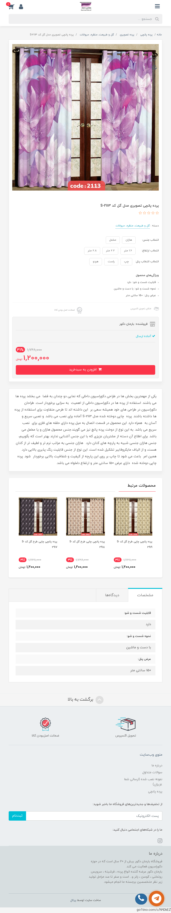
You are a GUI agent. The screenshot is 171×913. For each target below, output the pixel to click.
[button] (14, 6)
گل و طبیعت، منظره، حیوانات (133, 226)
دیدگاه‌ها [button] (112, 595)
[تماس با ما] (156, 898)
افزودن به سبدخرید (83, 369)
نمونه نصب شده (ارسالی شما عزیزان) (143, 782)
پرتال (73, 900)
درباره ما (157, 765)
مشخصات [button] (145, 595)
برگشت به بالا (81, 699)
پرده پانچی (155, 791)
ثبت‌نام (17, 815)
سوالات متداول (152, 772)
